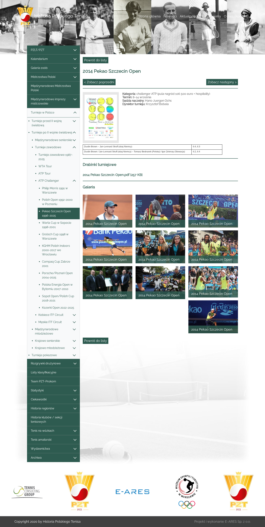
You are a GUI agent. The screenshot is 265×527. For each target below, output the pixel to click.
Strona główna (149, 16)
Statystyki (37, 390)
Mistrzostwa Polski (43, 77)
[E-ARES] (79, 491)
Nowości (170, 16)
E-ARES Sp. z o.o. (238, 521)
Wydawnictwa (40, 448)
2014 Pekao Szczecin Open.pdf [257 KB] (113, 175)
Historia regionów (42, 408)
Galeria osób (39, 68)
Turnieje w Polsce (42, 112)
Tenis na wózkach (42, 430)
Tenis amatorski (41, 439)
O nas (228, 16)
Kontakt (241, 16)
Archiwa (36, 457)
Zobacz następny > (222, 82)
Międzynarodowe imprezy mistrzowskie (48, 101)
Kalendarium (39, 59)
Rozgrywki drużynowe (46, 363)
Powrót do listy (95, 60)
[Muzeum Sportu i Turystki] (132, 491)
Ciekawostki (39, 399)
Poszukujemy (210, 16)
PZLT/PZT (38, 50)
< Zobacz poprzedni (99, 82)
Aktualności (189, 16)
